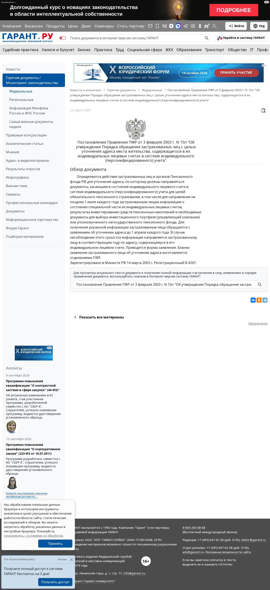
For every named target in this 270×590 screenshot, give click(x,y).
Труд (120, 49)
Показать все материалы (101, 317)
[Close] (71, 559)
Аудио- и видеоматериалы (27, 160)
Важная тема (16, 186)
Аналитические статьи (24, 143)
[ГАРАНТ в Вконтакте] (164, 26)
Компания (12, 26)
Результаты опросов (23, 169)
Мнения (12, 152)
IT (252, 49)
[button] (240, 38)
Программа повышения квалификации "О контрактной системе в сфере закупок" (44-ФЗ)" (32, 385)
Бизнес (84, 49)
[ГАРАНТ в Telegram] (185, 26)
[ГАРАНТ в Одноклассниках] (199, 26)
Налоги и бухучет (58, 49)
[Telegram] (264, 300)
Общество (237, 49)
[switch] (62, 38)
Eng (262, 26)
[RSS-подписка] (214, 26)
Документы (15, 211)
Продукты (55, 26)
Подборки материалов (24, 236)
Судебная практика (20, 49)
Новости (13, 69)
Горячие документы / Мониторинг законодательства (32, 80)
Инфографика (17, 177)
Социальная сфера (144, 49)
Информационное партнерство (32, 219)
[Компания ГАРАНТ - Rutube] (207, 26)
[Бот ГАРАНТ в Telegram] (192, 26)
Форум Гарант (17, 228)
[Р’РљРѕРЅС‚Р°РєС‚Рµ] (253, 300)
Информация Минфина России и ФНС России (28, 111)
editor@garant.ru (253, 540)
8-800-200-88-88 (193, 528)
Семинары (104, 26)
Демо (86, 26)
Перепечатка (257, 323)
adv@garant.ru (193, 552)
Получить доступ (55, 582)
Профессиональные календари (32, 202)
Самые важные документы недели (31, 124)
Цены (73, 26)
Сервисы (13, 194)
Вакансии (34, 26)
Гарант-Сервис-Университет (93, 581)
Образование (189, 49)
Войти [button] (239, 26)
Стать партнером (133, 26)
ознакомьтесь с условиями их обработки (33, 536)
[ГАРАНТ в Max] (178, 26)
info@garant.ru (134, 573)
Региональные (21, 99)
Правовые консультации (26, 135)
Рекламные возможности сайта (228, 552)
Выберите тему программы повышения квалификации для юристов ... (26, 495)
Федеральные (20, 91)
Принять (55, 543)
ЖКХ (169, 49)
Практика (103, 49)
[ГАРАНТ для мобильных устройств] (157, 26)
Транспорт (214, 49)
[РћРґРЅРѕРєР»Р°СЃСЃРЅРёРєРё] (259, 300)
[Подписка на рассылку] (150, 26)
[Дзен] (171, 26)
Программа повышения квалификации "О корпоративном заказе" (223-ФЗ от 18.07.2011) (33, 449)
